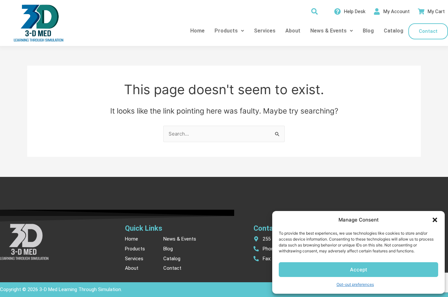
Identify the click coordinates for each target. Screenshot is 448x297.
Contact (428, 31)
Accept (358, 269)
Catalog (393, 31)
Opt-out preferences (355, 284)
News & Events (328, 31)
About (292, 31)
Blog (368, 31)
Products (226, 31)
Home (197, 31)
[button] (435, 220)
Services (264, 31)
